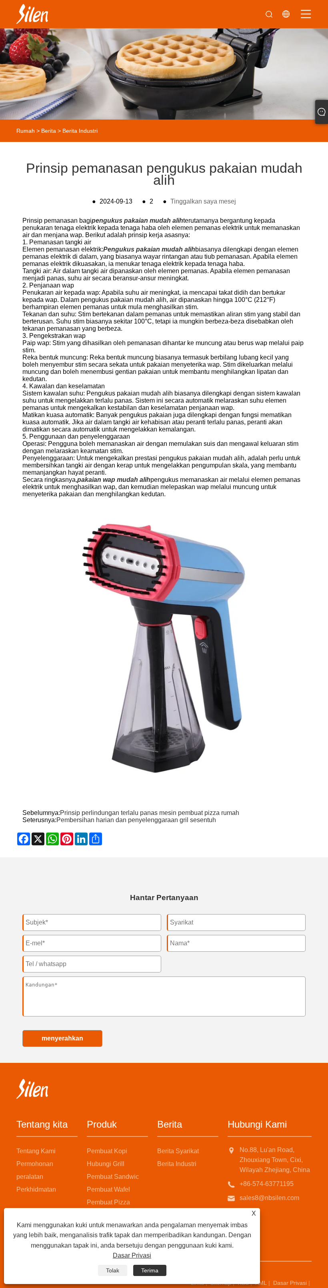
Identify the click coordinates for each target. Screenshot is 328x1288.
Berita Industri (80, 131)
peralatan (29, 1176)
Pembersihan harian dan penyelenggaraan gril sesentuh (136, 820)
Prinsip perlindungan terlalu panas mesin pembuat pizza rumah (149, 812)
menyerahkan (62, 1038)
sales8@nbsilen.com (269, 1197)
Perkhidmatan (36, 1189)
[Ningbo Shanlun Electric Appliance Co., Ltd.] (32, 14)
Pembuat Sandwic (113, 1176)
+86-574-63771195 (267, 1183)
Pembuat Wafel (108, 1189)
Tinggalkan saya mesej (203, 201)
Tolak (112, 1270)
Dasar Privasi (290, 1283)
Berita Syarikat (178, 1151)
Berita (48, 131)
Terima (149, 1270)
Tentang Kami (36, 1151)
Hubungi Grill (105, 1163)
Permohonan (34, 1163)
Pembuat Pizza (108, 1202)
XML (261, 1283)
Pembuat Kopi (107, 1151)
